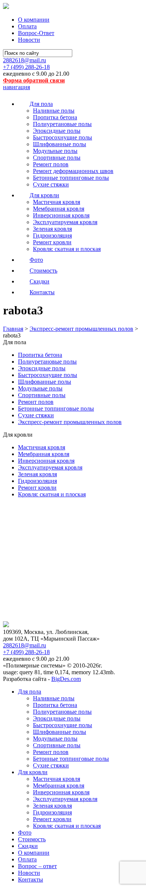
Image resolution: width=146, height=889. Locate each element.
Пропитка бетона (55, 117)
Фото (24, 832)
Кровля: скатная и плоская (67, 249)
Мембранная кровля (58, 208)
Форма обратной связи (34, 80)
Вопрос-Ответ (36, 33)
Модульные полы (55, 151)
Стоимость (32, 839)
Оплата (27, 26)
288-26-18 (26, 67)
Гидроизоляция (52, 235)
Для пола (29, 691)
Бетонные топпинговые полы (71, 178)
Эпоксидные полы (56, 131)
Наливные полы (53, 110)
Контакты (30, 879)
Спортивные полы (56, 157)
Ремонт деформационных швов (73, 171)
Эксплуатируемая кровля (65, 222)
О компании (33, 19)
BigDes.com (66, 679)
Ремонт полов (51, 164)
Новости (29, 40)
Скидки (28, 846)
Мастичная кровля (56, 202)
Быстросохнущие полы (62, 137)
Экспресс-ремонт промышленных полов (70, 422)
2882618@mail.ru (24, 60)
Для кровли (33, 772)
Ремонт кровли (52, 242)
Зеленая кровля (52, 229)
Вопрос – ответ (37, 866)
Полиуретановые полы (62, 124)
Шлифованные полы (59, 144)
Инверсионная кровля (61, 215)
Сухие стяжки (51, 184)
